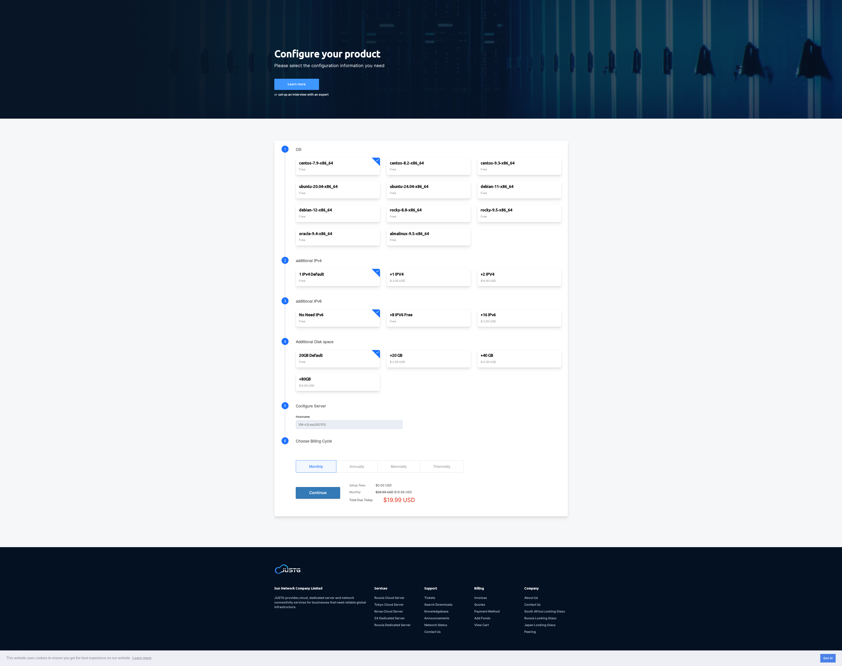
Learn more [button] (142, 658)
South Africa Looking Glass (544, 611)
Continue (318, 492)
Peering (530, 632)
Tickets (429, 598)
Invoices (480, 598)
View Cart (481, 625)
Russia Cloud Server (389, 598)
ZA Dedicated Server (389, 618)
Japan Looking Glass (540, 625)
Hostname (303, 416)
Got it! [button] (828, 658)
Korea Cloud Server (388, 611)
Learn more (297, 84)
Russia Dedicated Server (392, 625)
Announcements (436, 618)
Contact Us (432, 632)
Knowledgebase (436, 611)
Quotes (479, 604)
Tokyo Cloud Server (389, 604)
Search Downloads (438, 604)
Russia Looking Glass (540, 618)
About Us (531, 598)
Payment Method (487, 611)
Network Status (435, 625)
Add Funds (482, 618)
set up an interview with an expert (303, 94)
